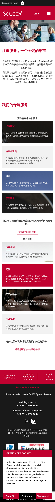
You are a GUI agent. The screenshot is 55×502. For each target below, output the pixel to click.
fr (35, 18)
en (35, 22)
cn (35, 13)
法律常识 (43, 499)
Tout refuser (28, 496)
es (35, 26)
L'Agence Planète (21, 499)
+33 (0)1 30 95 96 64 (27, 405)
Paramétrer (11, 496)
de (35, 30)
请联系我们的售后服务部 (27, 349)
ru (35, 34)
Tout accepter (44, 496)
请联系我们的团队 (27, 232)
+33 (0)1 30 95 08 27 (27, 413)
